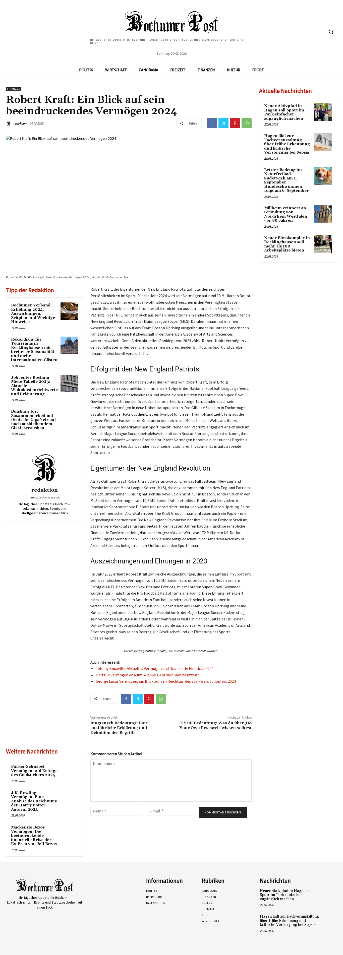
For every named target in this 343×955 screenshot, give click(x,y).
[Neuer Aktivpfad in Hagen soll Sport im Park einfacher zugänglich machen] (323, 112)
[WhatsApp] (247, 123)
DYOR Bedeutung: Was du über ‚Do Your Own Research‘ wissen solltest (215, 725)
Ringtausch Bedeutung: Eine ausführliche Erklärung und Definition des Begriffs (119, 728)
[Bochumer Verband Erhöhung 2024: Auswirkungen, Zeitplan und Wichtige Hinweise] (69, 311)
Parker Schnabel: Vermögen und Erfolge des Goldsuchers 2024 (34, 770)
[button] (331, 32)
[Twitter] (223, 123)
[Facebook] (212, 123)
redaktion (19, 123)
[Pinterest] (235, 123)
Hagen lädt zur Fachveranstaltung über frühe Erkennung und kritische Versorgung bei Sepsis (287, 144)
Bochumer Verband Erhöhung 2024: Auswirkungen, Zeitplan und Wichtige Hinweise (33, 313)
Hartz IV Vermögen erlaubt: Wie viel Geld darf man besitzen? (147, 674)
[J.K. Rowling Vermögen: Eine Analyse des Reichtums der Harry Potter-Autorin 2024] (69, 798)
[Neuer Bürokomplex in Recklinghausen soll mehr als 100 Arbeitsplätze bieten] (323, 244)
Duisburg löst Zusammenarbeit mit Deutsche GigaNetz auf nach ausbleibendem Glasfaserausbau (33, 419)
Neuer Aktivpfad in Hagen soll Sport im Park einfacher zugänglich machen (284, 112)
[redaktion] (9, 123)
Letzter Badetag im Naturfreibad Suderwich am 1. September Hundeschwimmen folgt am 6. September (286, 180)
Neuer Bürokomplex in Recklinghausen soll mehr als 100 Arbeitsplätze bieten (287, 244)
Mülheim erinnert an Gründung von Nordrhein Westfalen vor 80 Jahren (285, 214)
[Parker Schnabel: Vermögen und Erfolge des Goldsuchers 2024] (69, 772)
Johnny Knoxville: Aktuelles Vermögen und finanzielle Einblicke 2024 (154, 668)
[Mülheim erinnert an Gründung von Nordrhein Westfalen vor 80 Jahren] (323, 214)
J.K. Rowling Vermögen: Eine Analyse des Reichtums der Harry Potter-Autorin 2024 (34, 801)
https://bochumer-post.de (44, 497)
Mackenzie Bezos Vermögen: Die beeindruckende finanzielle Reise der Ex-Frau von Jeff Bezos (34, 835)
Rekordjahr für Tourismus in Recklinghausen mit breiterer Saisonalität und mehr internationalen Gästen (34, 350)
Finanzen (13, 88)
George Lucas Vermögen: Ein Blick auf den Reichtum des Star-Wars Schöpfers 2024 (166, 681)
